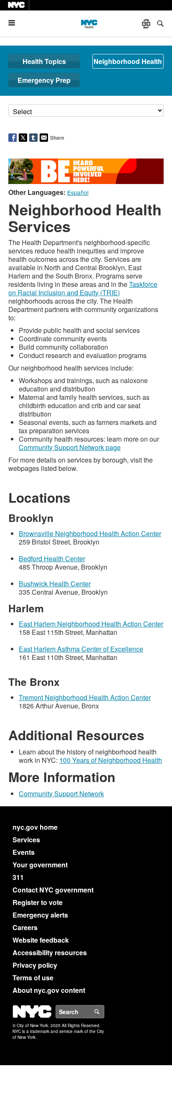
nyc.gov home (35, 827)
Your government (40, 864)
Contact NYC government (53, 890)
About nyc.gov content (49, 990)
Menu (15, 23)
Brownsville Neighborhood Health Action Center (90, 533)
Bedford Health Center (52, 558)
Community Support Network (61, 793)
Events (24, 852)
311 (18, 877)
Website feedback (41, 940)
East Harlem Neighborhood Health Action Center (91, 624)
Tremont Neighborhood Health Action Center (85, 697)
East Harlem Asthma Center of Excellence (81, 649)
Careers (25, 927)
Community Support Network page (70, 447)
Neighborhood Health (128, 61)
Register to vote (38, 902)
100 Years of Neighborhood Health (110, 760)
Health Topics (44, 61)
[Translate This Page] (147, 24)
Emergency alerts (40, 915)
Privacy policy (35, 965)
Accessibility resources (50, 952)
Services (26, 839)
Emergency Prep (44, 80)
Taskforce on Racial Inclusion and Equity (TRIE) (82, 288)
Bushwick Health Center (55, 583)
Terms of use (33, 977)
